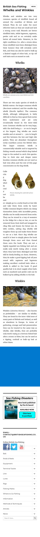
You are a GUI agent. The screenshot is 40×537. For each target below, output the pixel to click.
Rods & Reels (8, 459)
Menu (33, 6)
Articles (6, 509)
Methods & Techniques (12, 504)
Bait (4, 454)
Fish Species (8, 449)
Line (5, 474)
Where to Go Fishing (11, 494)
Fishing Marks (8, 489)
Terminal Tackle (9, 469)
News (5, 514)
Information (8, 499)
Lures (5, 479)
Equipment (8, 464)
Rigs (5, 484)
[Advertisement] (20, 367)
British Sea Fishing (14, 6)
